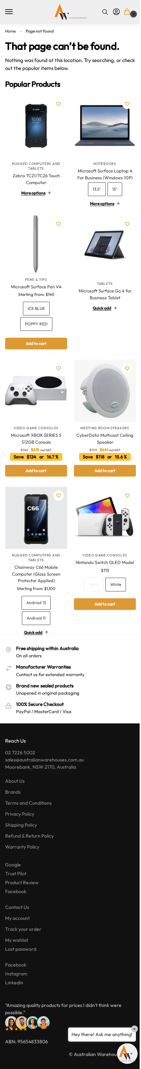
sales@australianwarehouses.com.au (44, 750)
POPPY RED (35, 319)
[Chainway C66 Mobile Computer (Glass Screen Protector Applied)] (35, 509)
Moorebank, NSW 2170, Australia (40, 757)
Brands (13, 782)
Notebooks (101, 161)
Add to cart (34, 338)
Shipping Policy (21, 815)
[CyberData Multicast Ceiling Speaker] (101, 385)
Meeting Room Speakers (101, 420)
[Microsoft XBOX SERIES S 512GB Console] (35, 385)
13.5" (93, 186)
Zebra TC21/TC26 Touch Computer (36, 179)
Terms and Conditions (28, 793)
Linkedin (14, 973)
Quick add (98, 302)
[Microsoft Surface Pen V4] (35, 240)
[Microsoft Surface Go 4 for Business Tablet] (101, 243)
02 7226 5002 (20, 743)
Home (10, 31)
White (111, 574)
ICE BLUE (34, 303)
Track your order (23, 919)
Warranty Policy (22, 837)
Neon (90, 574)
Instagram (16, 964)
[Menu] (15, 12)
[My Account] (116, 12)
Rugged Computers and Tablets (36, 166)
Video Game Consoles (34, 420)
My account (17, 908)
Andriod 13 (34, 592)
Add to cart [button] (34, 463)
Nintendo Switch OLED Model (101, 552)
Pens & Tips (35, 274)
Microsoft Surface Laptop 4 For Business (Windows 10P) (101, 172)
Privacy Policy (19, 804)
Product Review (22, 872)
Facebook (15, 881)
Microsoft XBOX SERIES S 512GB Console (35, 431)
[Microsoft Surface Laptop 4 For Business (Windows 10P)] (101, 125)
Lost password (20, 939)
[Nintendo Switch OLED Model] (101, 509)
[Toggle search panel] (105, 12)
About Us (15, 771)
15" (110, 186)
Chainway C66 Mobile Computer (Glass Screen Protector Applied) (35, 563)
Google (13, 855)
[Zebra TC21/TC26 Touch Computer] (36, 126)
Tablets (101, 278)
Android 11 (34, 607)
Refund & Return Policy (29, 826)
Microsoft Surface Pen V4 (35, 281)
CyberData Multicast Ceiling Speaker (101, 431)
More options (32, 190)
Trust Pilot (15, 864)
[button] (128, 12)
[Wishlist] (58, 104)
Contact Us (17, 897)
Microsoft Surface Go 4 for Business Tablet (101, 289)
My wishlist (16, 930)
